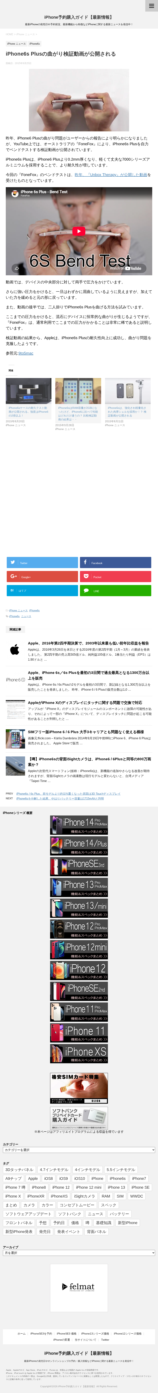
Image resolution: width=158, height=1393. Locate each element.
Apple (33, 1178)
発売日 (45, 1231)
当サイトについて (85, 1339)
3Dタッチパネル (19, 1170)
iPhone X (13, 1196)
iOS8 (48, 1178)
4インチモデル (87, 1170)
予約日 (59, 1223)
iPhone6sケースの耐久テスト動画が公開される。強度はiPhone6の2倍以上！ (28, 411)
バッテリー (119, 1214)
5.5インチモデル (121, 1170)
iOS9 (63, 1178)
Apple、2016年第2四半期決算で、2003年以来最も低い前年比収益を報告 (88, 643)
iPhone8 (39, 1187)
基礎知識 (103, 1223)
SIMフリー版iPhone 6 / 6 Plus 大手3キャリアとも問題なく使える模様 (86, 732)
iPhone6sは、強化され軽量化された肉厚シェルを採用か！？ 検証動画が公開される (127, 411)
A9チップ (13, 1178)
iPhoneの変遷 (61, 1339)
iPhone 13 (116, 1187)
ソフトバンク (69, 1214)
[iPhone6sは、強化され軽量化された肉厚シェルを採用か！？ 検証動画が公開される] (128, 391)
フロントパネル (18, 1223)
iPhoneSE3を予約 (41, 1333)
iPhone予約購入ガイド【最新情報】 (79, 17)
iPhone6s (34, 610)
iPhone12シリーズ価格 (128, 1333)
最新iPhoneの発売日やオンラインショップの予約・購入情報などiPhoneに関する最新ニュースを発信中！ (79, 1361)
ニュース (26, 616)
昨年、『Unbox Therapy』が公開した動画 (111, 175)
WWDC (136, 1196)
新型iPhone (127, 1223)
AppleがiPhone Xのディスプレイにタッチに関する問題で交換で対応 (85, 703)
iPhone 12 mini (88, 1187)
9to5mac (25, 353)
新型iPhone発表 (19, 1231)
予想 (43, 1223)
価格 (75, 1223)
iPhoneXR (35, 1196)
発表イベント (68, 1231)
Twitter (105, 1339)
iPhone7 (139, 1178)
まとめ (11, 1205)
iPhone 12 (61, 1187)
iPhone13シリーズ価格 (95, 1333)
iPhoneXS (59, 1196)
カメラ (29, 1205)
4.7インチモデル (54, 1170)
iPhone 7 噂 (15, 1187)
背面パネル (96, 1231)
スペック (108, 1205)
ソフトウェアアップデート (28, 1214)
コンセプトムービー (77, 1205)
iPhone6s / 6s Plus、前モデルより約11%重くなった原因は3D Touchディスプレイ (68, 793)
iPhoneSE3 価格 (66, 1333)
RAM (106, 1196)
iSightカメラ (84, 1196)
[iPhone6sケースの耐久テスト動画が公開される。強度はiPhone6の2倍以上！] (28, 391)
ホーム (22, 1333)
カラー (47, 1205)
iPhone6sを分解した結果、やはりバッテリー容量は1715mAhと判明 (60, 798)
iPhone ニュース (18, 610)
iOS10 (79, 1178)
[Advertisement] (38, 468)
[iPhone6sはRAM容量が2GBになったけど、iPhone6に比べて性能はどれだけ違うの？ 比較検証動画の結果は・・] (78, 391)
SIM (120, 1196)
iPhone (97, 1178)
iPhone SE (141, 1187)
